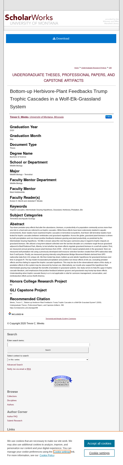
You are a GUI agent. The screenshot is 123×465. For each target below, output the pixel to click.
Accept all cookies (99, 443)
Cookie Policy (47, 455)
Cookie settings (62, 451)
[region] (61, 448)
